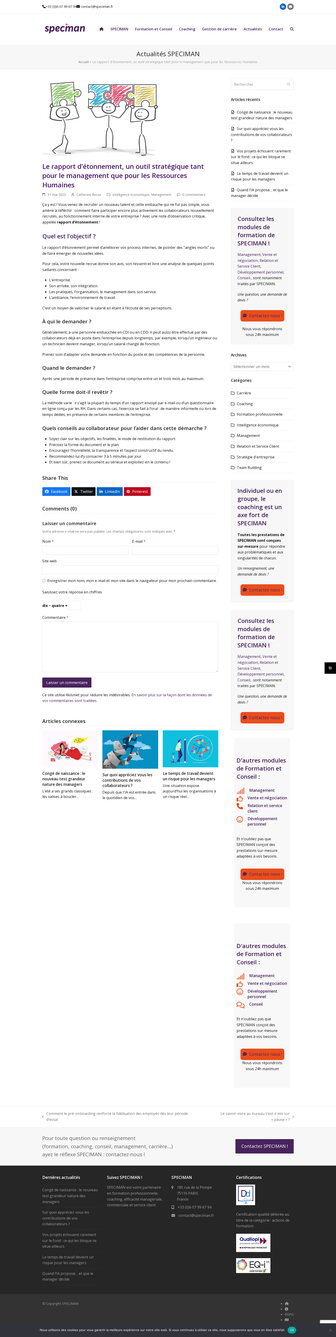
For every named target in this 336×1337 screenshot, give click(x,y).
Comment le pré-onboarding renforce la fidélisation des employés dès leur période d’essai (115, 1116)
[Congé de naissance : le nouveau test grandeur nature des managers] (70, 748)
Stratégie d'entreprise (256, 457)
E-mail (139, 541)
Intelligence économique (130, 194)
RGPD (289, 1314)
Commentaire (55, 617)
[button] (292, 29)
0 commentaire (193, 194)
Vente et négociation (267, 797)
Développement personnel (260, 272)
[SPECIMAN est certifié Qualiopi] (253, 1250)
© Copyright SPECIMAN (60, 1303)
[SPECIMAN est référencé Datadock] (245, 1203)
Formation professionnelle (260, 414)
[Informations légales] (286, 1309)
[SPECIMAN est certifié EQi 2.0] (253, 1271)
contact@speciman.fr (97, 6)
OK (292, 1330)
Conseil (243, 277)
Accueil (83, 61)
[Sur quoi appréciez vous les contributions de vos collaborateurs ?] (130, 749)
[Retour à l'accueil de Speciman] (287, 1303)
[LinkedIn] (283, 6)
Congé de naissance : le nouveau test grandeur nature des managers (63, 779)
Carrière (244, 393)
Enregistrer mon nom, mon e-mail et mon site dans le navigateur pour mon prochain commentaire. (132, 580)
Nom (48, 541)
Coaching (245, 403)
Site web (49, 561)
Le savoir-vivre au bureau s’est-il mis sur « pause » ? (246, 1116)
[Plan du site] (287, 1319)
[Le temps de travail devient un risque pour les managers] (190, 748)
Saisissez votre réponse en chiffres (72, 592)
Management (161, 194)
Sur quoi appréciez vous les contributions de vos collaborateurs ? (127, 780)
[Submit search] (289, 84)
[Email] (290, 6)
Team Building (249, 467)
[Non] (330, 1330)
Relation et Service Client (258, 446)
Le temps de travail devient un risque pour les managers (189, 776)
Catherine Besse (89, 194)
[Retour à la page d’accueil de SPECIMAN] (101, 29)
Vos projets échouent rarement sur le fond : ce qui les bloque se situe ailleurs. (261, 157)
